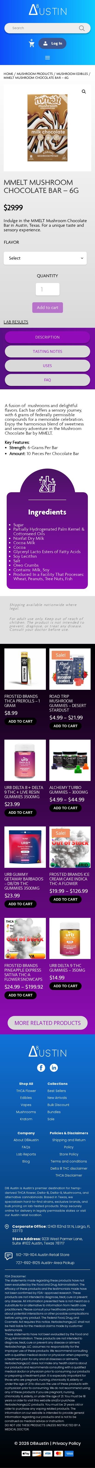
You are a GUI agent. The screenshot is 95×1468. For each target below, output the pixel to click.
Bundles (54, 1112)
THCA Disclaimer (69, 1175)
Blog (26, 1161)
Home (8, 74)
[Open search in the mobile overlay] (47, 28)
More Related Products (48, 1023)
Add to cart (47, 307)
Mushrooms (26, 1112)
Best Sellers (57, 1091)
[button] (84, 92)
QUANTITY (47, 276)
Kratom (26, 1119)
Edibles (26, 1097)
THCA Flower (26, 1091)
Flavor (11, 242)
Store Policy (68, 1154)
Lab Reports (26, 1154)
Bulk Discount (58, 1105)
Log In (56, 43)
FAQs (26, 1147)
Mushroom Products (35, 74)
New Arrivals (57, 1097)
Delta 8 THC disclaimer (68, 1168)
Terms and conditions (69, 1161)
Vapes (26, 1105)
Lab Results (16, 322)
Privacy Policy (67, 1443)
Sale (51, 1119)
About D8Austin (26, 1140)
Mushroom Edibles (72, 74)
